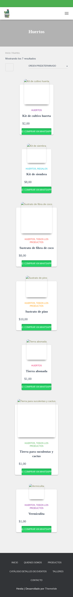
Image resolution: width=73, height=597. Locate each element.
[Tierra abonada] (37, 350)
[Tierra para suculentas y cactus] (36, 418)
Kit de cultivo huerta (36, 116)
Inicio (7, 53)
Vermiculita (36, 513)
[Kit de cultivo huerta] (36, 91)
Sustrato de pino (36, 311)
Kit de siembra (36, 174)
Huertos (36, 110)
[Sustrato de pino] (36, 286)
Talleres (58, 571)
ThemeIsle (51, 588)
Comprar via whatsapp (37, 131)
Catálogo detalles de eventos (28, 571)
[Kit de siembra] (36, 153)
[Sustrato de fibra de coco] (36, 217)
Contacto (36, 580)
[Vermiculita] (36, 491)
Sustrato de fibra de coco (36, 248)
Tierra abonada (36, 371)
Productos (54, 562)
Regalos (42, 169)
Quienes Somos (33, 562)
